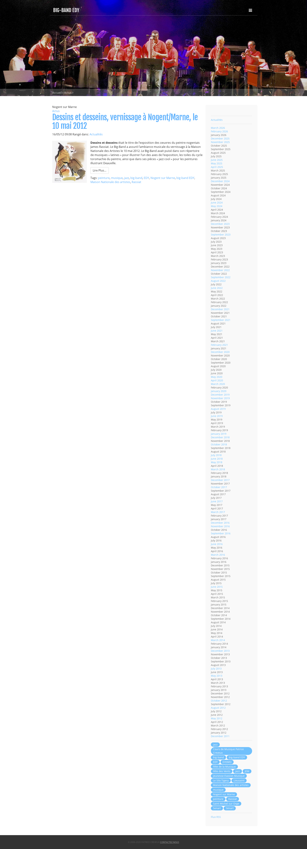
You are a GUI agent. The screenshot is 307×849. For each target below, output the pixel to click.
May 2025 (216, 163)
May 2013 (216, 675)
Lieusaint (239, 780)
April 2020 (217, 380)
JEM (247, 771)
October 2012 (219, 700)
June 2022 (217, 288)
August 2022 (218, 280)
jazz (126, 178)
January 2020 (218, 391)
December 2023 (220, 224)
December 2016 (220, 522)
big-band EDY (185, 178)
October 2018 (219, 444)
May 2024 (216, 206)
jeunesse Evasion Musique (229, 775)
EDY (146, 178)
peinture (104, 178)
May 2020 (216, 377)
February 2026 (219, 131)
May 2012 (216, 718)
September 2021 (220, 320)
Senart (217, 808)
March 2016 (218, 554)
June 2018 (217, 458)
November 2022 (220, 270)
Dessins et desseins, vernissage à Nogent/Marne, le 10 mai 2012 (125, 121)
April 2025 (217, 167)
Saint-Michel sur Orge (226, 803)
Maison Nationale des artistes (110, 182)
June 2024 (217, 202)
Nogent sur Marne (162, 178)
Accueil (57, 93)
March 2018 (218, 469)
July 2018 (216, 455)
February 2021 (219, 345)
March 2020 (218, 384)
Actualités (96, 134)
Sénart (230, 808)
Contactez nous (169, 842)
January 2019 (218, 433)
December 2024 (220, 181)
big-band (136, 178)
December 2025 (220, 138)
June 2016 (217, 544)
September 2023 (220, 234)
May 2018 (216, 462)
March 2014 (218, 640)
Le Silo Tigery (221, 780)
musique (117, 178)
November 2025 (220, 142)
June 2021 (217, 330)
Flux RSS (216, 817)
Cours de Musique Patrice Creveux (228, 750)
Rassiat (136, 182)
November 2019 (220, 398)
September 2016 (220, 533)
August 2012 (218, 707)
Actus (68, 93)
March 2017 (218, 512)
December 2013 (220, 650)
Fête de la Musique (224, 766)
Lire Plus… (99, 170)
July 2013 (216, 668)
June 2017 (217, 501)
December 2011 (220, 736)
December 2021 (220, 309)
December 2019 (220, 394)
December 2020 (220, 352)
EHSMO (227, 762)
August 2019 (218, 409)
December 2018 (220, 437)
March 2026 (218, 127)
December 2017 (220, 480)
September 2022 (220, 277)
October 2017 (219, 487)
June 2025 (217, 160)
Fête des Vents (221, 771)
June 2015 (217, 586)
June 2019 (217, 416)
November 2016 (220, 526)
